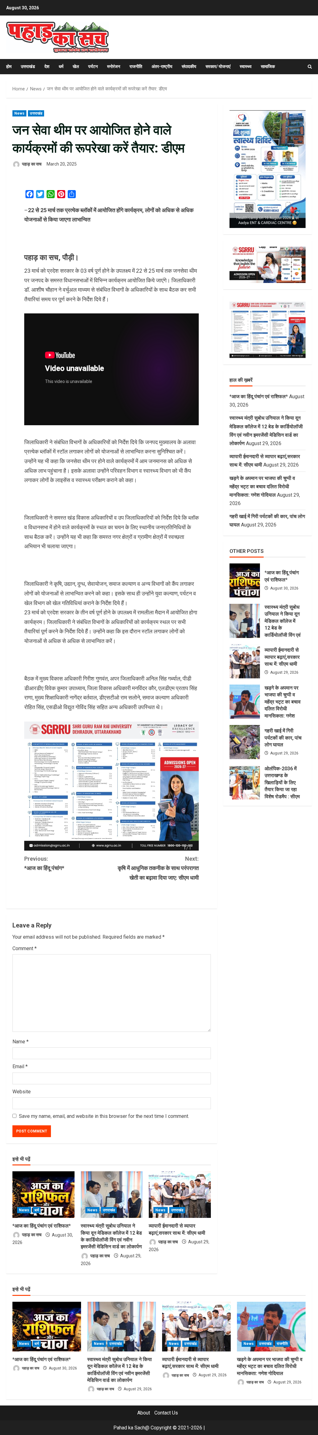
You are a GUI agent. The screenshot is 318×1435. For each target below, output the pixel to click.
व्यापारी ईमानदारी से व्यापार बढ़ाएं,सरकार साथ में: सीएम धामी (244, 661)
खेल (76, 66)
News (19, 113)
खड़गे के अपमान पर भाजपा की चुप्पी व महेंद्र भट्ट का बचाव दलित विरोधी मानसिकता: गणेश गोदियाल (262, 486)
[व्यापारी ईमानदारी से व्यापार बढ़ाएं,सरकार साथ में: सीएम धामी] (180, 1194)
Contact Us (166, 1413)
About (143, 1413)
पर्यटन (93, 66)
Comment (24, 948)
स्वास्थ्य (246, 66)
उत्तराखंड (28, 66)
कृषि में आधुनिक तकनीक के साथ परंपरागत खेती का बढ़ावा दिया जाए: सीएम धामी (158, 868)
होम (8, 66)
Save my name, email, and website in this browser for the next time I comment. (104, 1116)
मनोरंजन (113, 66)
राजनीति (135, 66)
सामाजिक (268, 66)
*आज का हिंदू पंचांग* (44, 863)
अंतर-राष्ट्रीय (162, 66)
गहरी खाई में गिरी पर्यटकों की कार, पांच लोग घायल (244, 742)
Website (21, 1092)
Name (20, 1042)
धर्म (61, 66)
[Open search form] (310, 67)
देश (46, 66)
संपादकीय (189, 66)
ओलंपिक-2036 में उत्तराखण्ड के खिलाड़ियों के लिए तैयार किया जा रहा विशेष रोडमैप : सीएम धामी (244, 782)
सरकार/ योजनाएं (218, 66)
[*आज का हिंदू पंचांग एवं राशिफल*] (43, 1194)
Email (20, 1066)
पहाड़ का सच (31, 164)
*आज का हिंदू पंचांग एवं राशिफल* (41, 1226)
